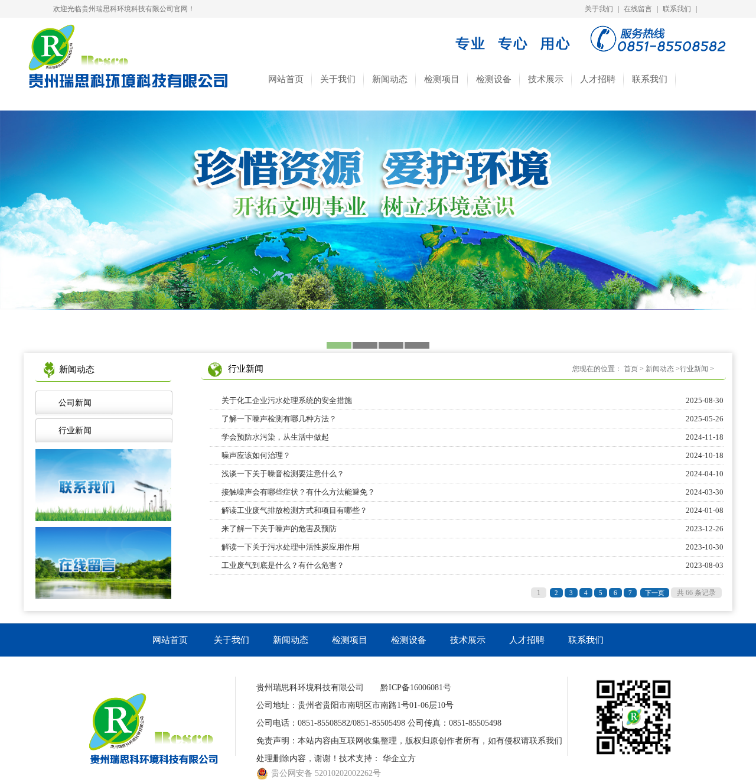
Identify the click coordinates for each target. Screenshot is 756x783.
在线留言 (638, 9)
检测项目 (442, 79)
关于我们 (599, 9)
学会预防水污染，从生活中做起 (472, 437)
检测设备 (493, 79)
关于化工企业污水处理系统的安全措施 (472, 400)
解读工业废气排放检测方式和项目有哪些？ (472, 510)
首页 (631, 369)
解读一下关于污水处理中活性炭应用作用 (472, 546)
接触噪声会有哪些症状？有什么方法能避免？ (472, 492)
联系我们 (677, 9)
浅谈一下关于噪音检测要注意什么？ (472, 473)
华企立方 (399, 758)
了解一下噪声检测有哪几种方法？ (472, 418)
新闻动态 (390, 79)
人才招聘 (597, 79)
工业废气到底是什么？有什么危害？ (472, 565)
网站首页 (286, 79)
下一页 (654, 592)
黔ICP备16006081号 (415, 687)
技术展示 (545, 79)
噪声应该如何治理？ (472, 455)
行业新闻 (73, 430)
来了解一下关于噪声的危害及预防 (472, 528)
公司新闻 (73, 402)
